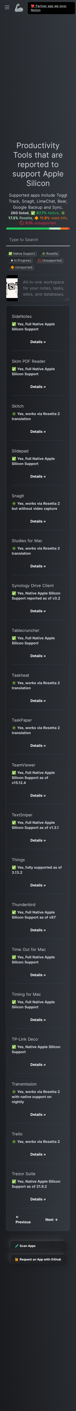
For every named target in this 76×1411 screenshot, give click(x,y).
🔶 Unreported (21, 267)
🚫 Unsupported (49, 260)
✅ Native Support (22, 253)
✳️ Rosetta (49, 253)
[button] (38, 342)
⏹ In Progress (21, 260)
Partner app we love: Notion (49, 8)
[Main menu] (7, 7)
